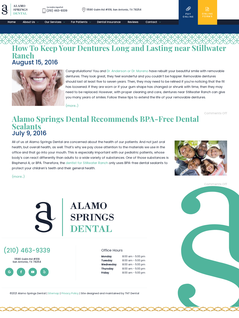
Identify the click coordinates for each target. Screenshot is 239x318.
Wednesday (109, 264)
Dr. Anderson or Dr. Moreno (127, 71)
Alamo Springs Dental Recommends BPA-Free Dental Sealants (105, 122)
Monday (106, 256)
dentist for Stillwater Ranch (87, 163)
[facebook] (21, 272)
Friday (105, 272)
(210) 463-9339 (56, 9)
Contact (151, 22)
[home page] (14, 9)
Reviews (133, 22)
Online (188, 15)
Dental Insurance (109, 22)
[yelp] (44, 272)
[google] (9, 272)
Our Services (53, 22)
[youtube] (33, 272)
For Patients (79, 22)
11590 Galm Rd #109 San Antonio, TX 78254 (27, 261)
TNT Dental (132, 293)
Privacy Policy (70, 293)
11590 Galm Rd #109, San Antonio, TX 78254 (113, 9)
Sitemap (53, 293)
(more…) (72, 105)
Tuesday (106, 260)
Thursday (107, 268)
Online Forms (207, 15)
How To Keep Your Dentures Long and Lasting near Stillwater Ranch (119, 51)
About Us (29, 22)
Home (12, 22)
